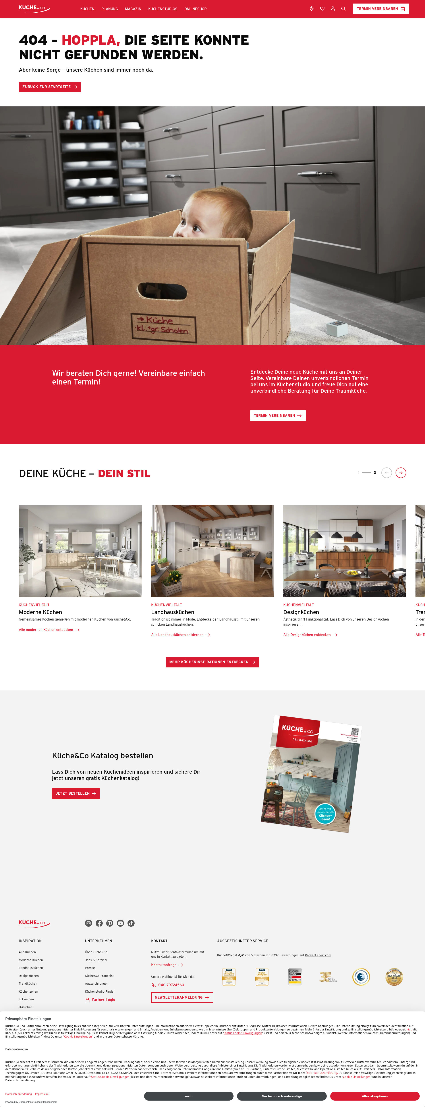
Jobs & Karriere (96, 960)
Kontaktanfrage (163, 964)
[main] (212, 427)
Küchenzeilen (28, 991)
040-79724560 (171, 984)
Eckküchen (26, 999)
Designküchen (29, 976)
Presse (90, 968)
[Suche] (343, 9)
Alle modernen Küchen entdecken (46, 629)
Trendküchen (28, 983)
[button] (87, 9)
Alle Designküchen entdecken (307, 634)
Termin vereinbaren (377, 8)
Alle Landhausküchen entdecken (177, 634)
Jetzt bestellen (73, 793)
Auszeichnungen (96, 983)
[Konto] (333, 8)
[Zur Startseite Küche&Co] (34, 9)
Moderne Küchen (31, 960)
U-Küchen (26, 1007)
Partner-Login (103, 999)
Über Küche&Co (96, 952)
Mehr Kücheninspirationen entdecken (209, 661)
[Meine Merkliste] (322, 8)
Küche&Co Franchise (99, 976)
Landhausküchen (31, 968)
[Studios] (311, 8)
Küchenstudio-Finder (100, 991)
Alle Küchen (27, 952)
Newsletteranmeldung (179, 997)
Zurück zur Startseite (46, 86)
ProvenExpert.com (318, 955)
